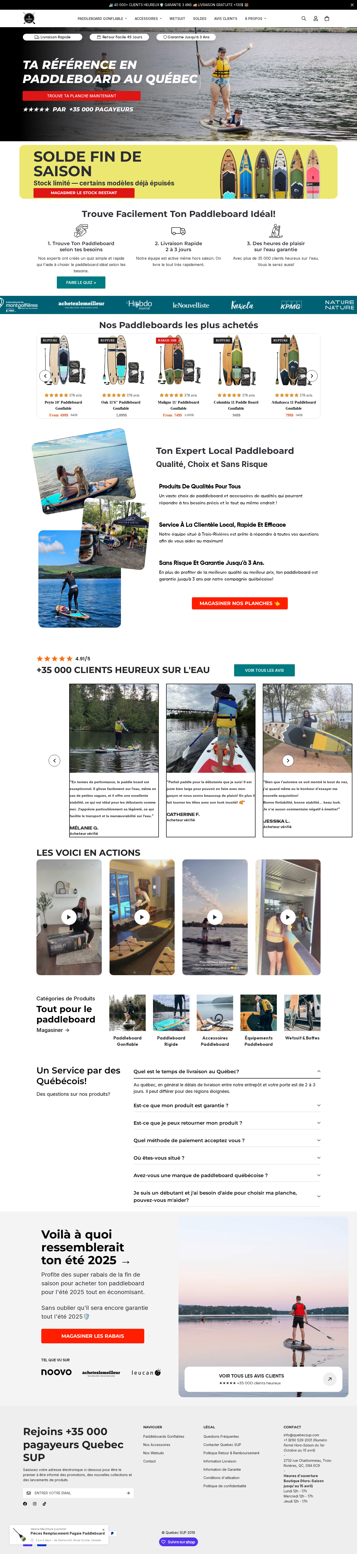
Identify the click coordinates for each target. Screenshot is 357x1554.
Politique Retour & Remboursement (231, 1453)
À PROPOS (253, 19)
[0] (326, 18)
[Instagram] (35, 1504)
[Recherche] (304, 18)
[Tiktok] (44, 1504)
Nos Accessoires (156, 1445)
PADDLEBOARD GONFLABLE (100, 19)
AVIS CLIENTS (225, 19)
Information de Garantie (222, 1469)
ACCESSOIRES (146, 19)
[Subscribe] (128, 1493)
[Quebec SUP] (29, 18)
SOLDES (199, 19)
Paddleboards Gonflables (163, 1436)
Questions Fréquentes (221, 1436)
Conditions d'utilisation (221, 1478)
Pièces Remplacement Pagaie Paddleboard (68, 1533)
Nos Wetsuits (153, 1453)
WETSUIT (177, 19)
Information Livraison (220, 1461)
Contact (149, 1461)
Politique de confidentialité (225, 1486)
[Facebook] (25, 1504)
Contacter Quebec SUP (222, 1445)
